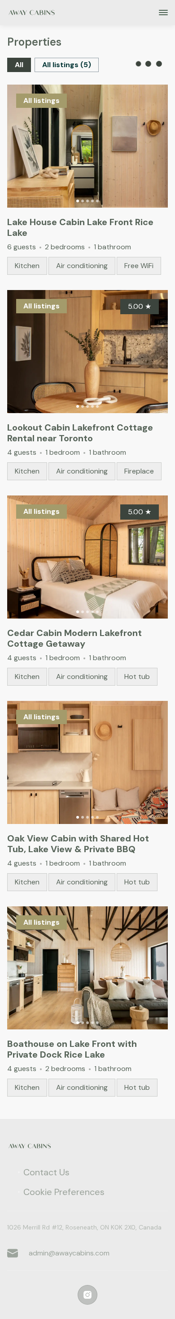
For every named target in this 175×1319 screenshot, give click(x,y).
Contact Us (46, 1172)
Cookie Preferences (64, 1191)
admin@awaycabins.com (69, 1253)
